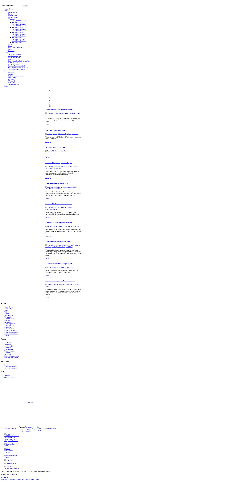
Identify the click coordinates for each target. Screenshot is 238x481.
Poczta (6, 365)
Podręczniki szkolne (14, 57)
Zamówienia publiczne (11, 334)
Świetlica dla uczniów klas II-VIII (18, 67)
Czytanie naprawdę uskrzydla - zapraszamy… (60, 281)
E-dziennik (11, 74)
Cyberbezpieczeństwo (10, 330)
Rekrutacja (11, 72)
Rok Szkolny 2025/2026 (19, 20)
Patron (10, 14)
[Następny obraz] (50, 428)
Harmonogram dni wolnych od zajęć (9, 324)
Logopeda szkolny (13, 64)
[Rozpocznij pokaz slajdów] (28, 431)
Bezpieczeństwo (13, 17)
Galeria (10, 46)
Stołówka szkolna (13, 84)
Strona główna (8, 307)
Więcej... (48, 124)
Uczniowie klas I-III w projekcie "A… (57, 183)
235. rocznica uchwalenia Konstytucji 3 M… (59, 264)
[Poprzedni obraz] (10, 428)
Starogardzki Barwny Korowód (55, 147)
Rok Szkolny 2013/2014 (19, 41)
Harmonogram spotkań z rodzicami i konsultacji (11, 356)
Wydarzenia (11, 19)
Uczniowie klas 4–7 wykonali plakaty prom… (59, 109)
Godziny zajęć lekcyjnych (15, 76)
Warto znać (11, 81)
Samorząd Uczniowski (14, 54)
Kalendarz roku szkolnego (9, 319)
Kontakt (10, 49)
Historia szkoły (12, 12)
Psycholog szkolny (13, 62)
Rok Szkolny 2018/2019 (19, 32)
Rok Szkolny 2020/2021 (19, 29)
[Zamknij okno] (39, 430)
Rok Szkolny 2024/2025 (19, 22)
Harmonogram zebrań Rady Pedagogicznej (10, 367)
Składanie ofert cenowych (15, 47)
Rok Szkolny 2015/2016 (19, 37)
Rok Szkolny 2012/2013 (19, 42)
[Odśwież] (34, 429)
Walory (10, 44)
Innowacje (7, 322)
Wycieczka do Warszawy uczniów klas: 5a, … (59, 222)
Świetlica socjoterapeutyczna (16, 69)
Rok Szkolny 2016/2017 (19, 36)
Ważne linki (11, 82)
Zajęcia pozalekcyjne (14, 56)
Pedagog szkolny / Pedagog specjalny (19, 61)
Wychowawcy (12, 15)
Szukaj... (3, 5)
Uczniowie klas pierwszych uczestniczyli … (58, 163)
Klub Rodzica (12, 77)
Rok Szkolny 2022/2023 (19, 26)
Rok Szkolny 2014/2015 (19, 39)
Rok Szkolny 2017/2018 (19, 34)
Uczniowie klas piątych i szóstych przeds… (58, 241)
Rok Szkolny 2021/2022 (19, 27)
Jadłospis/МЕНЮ (9, 377)
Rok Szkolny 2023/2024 (19, 24)
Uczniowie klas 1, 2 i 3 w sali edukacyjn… (58, 204)
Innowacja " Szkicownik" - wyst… (56, 130)
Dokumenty (11, 51)
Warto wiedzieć (12, 79)
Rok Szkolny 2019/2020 (19, 31)
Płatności (7, 375)
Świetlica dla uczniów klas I (16, 66)
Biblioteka (11, 59)
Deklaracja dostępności (11, 332)
